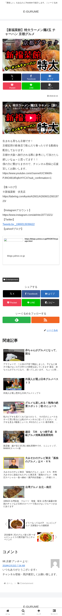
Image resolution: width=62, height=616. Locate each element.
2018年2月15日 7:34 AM (14, 565)
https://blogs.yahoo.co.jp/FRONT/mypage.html (41, 240)
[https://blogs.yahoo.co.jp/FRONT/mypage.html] (13, 243)
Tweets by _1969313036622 (19, 224)
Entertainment (12, 279)
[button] (50, 86)
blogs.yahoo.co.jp (16, 255)
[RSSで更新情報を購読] (45, 320)
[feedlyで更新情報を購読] (17, 320)
